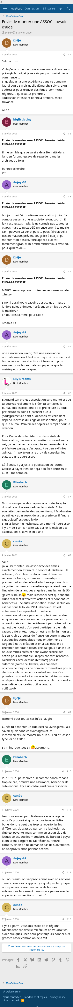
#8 (69, 555)
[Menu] (5, 8)
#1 (69, 54)
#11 (69, 809)
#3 (69, 196)
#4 (69, 271)
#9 (69, 712)
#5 (69, 346)
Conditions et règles (35, 997)
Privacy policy (57, 997)
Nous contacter (12, 997)
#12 (69, 872)
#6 (69, 393)
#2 (69, 133)
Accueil (15, 1000)
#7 (69, 496)
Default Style (12, 991)
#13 (69, 919)
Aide (5, 1000)
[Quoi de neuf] (60, 8)
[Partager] (64, 55)
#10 (69, 771)
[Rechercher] (68, 8)
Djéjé (8, 32)
